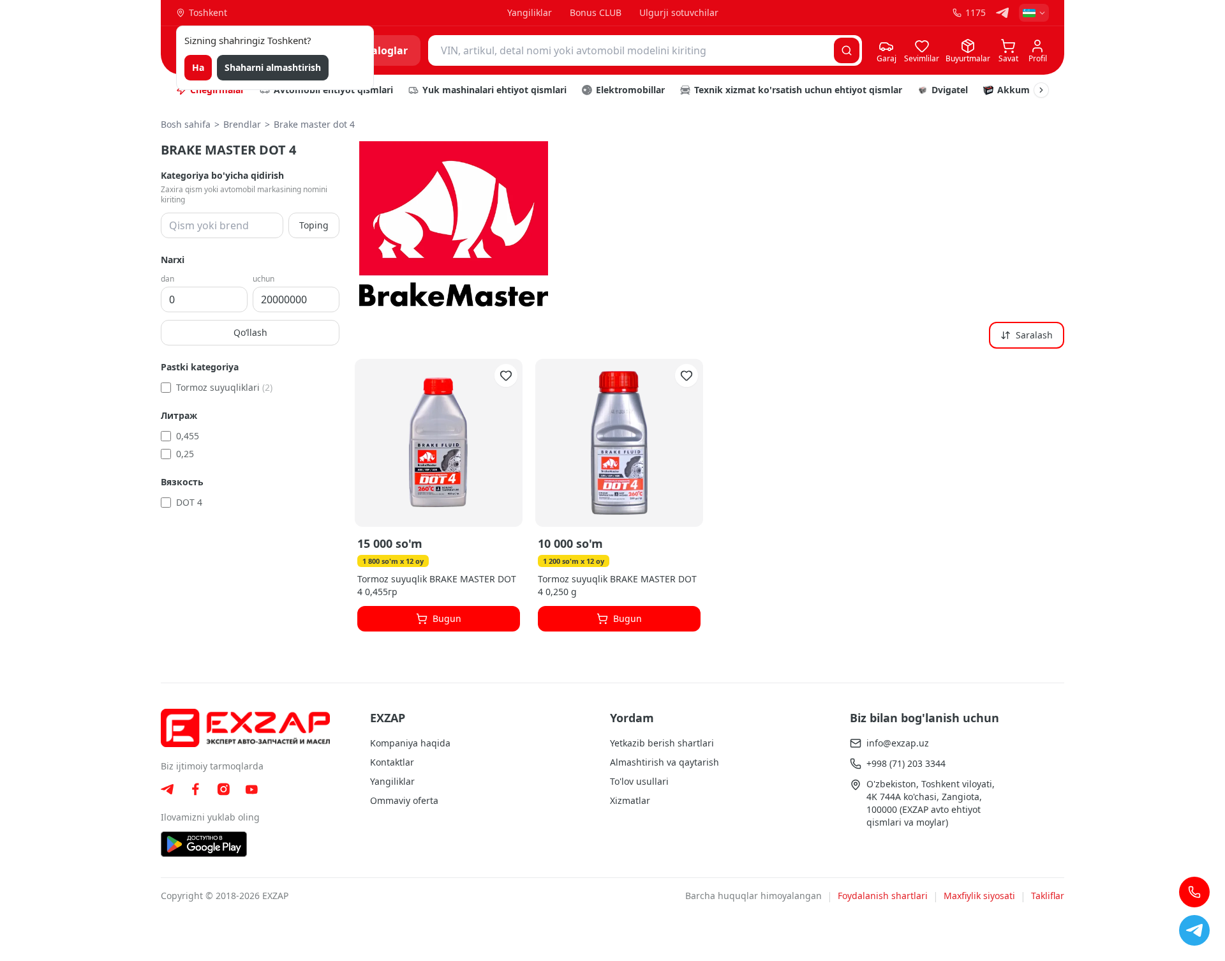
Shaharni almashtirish (273, 67)
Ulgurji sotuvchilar (678, 12)
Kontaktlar (392, 762)
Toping (314, 225)
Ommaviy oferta (404, 800)
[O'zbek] (1034, 13)
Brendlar (242, 124)
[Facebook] (195, 789)
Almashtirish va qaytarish (664, 762)
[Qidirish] (846, 50)
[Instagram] (223, 789)
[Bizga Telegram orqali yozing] (1194, 930)
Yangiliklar (529, 12)
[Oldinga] (1041, 90)
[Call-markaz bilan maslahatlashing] (1194, 892)
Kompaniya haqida (410, 743)
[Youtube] (251, 789)
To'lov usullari (639, 781)
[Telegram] (1002, 13)
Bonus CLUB (595, 12)
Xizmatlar (630, 800)
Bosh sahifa (186, 124)
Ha (198, 67)
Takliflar (1047, 895)
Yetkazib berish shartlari (662, 743)
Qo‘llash (250, 332)
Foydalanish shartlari (883, 895)
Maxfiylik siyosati (979, 895)
